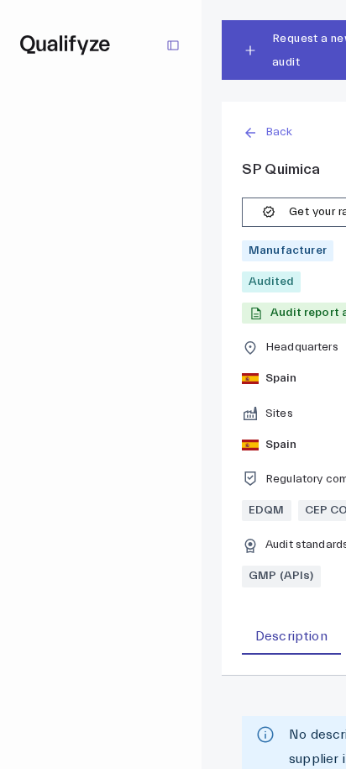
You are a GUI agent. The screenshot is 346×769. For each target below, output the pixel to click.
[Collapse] (173, 45)
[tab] (291, 637)
